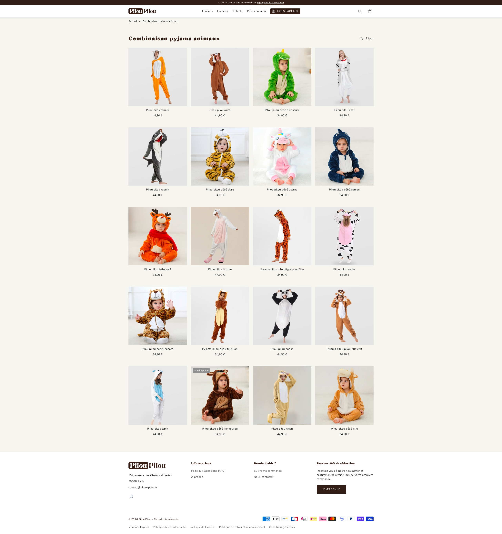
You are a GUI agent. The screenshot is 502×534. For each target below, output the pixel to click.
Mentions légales (138, 527)
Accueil (132, 21)
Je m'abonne (331, 489)
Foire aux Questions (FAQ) (208, 471)
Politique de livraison (203, 527)
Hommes (222, 11)
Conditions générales (282, 527)
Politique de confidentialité (169, 527)
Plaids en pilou (256, 11)
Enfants (238, 11)
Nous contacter (264, 477)
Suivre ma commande (268, 471)
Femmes (207, 11)
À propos (197, 477)
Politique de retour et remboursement (242, 527)
